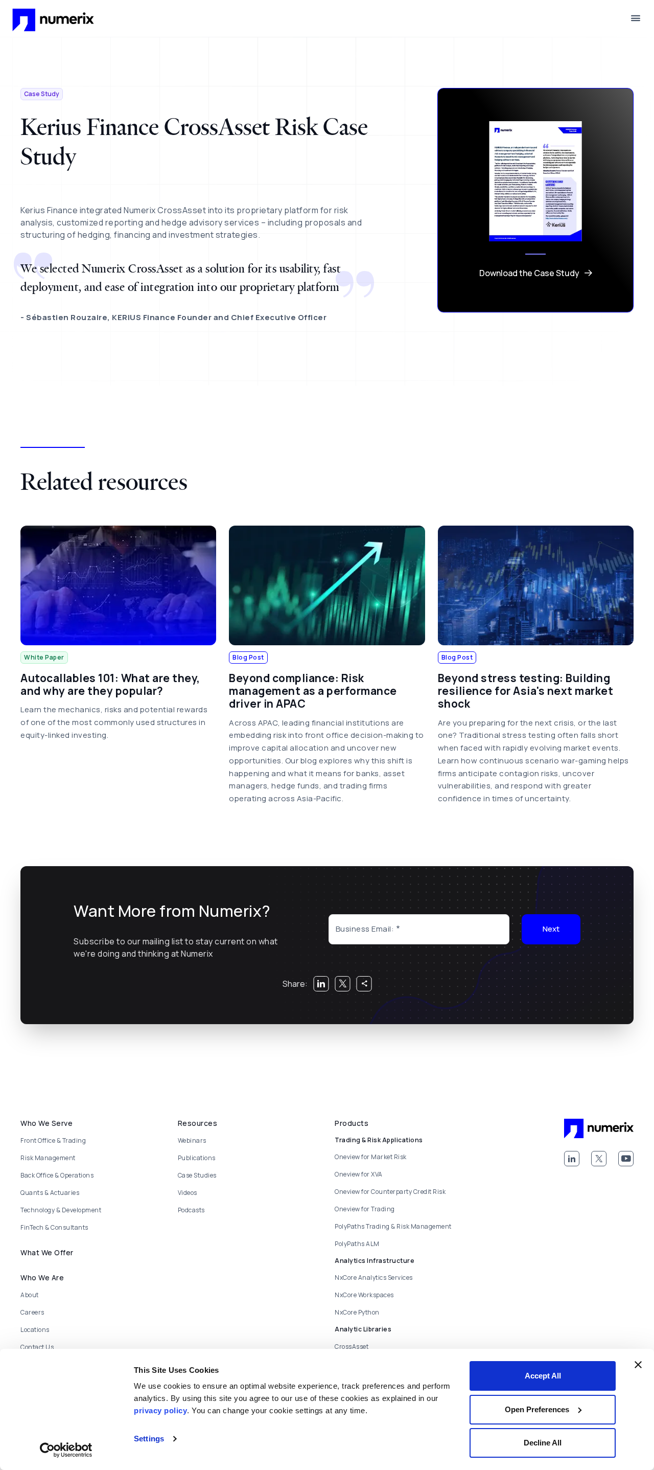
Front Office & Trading (53, 1140)
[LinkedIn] (571, 1158)
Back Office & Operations (57, 1175)
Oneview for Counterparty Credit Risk (390, 1191)
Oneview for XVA (359, 1174)
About (29, 1295)
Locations (35, 1329)
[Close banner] (638, 1364)
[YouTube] (626, 1158)
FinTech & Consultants (54, 1227)
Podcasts (191, 1210)
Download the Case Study (529, 273)
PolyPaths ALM (357, 1243)
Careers (32, 1312)
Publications (197, 1158)
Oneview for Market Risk (371, 1156)
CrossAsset (351, 1346)
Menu (635, 18)
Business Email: (365, 928)
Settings (149, 1438)
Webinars (192, 1140)
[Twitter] (598, 1158)
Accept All (543, 1375)
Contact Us (37, 1347)
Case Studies (197, 1175)
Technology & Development (60, 1210)
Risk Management (48, 1158)
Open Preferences (537, 1409)
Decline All (543, 1442)
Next (551, 928)
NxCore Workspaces (364, 1295)
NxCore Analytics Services (374, 1277)
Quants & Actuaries (49, 1192)
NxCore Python (357, 1312)
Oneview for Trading (365, 1209)
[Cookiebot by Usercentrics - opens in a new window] (66, 1450)
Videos (187, 1192)
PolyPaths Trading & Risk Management (393, 1226)
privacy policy (160, 1410)
